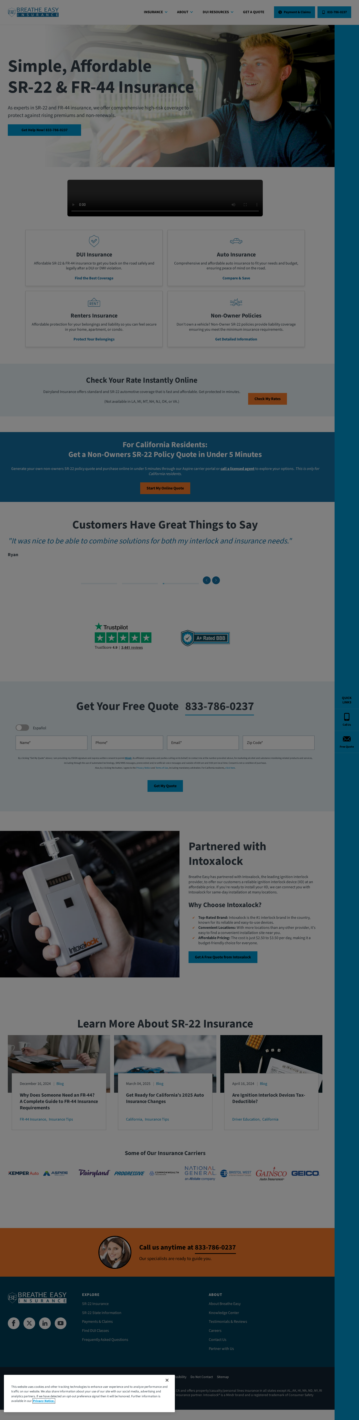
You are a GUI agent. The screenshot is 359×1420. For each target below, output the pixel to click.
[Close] (167, 1380)
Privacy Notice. (44, 1401)
